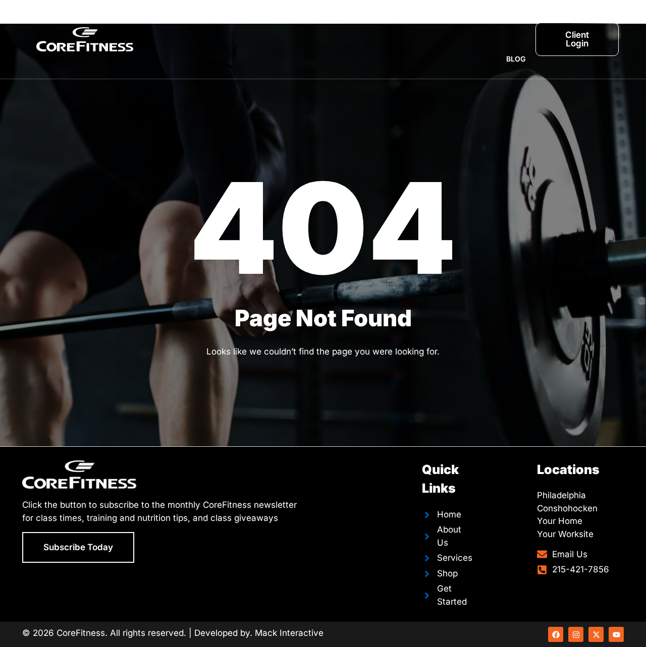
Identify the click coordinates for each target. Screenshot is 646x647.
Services (281, 19)
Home (188, 19)
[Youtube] (616, 634)
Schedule (388, 19)
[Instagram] (575, 634)
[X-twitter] (596, 634)
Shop (515, 19)
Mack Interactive (289, 633)
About (231, 19)
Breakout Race (456, 19)
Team (340, 19)
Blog (515, 58)
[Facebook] (555, 634)
